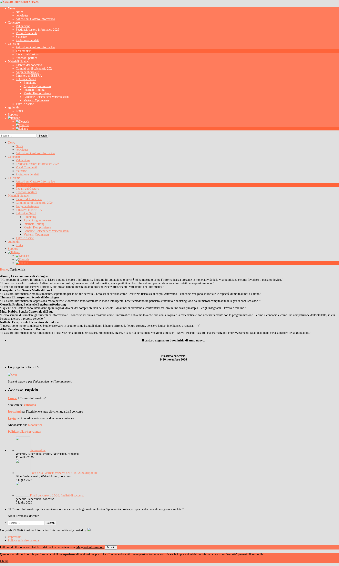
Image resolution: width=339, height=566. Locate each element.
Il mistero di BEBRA (29, 75)
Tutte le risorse (25, 103)
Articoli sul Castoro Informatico (35, 19)
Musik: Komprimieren (37, 93)
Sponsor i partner (26, 58)
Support (13, 114)
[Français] (22, 125)
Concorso (14, 22)
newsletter (22, 15)
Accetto (111, 547)
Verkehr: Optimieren (36, 100)
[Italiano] (14, 118)
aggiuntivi (14, 107)
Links (19, 111)
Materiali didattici (18, 61)
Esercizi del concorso (29, 65)
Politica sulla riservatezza (24, 431)
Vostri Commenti (26, 33)
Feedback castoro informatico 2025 (37, 29)
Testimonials (23, 50)
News (11, 8)
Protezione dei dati (27, 40)
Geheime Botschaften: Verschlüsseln (46, 96)
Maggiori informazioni (90, 547)
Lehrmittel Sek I (26, 79)
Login (12, 418)
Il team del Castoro (27, 54)
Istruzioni (14, 411)
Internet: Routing (34, 89)
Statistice (21, 36)
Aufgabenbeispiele (27, 72)
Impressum (14, 536)
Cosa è (12, 398)
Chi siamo (14, 43)
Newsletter (35, 425)
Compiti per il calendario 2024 (34, 68)
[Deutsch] (22, 121)
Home (4, 269)
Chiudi (4, 561)
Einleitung (30, 82)
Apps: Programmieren (37, 86)
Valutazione (23, 26)
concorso (30, 404)
